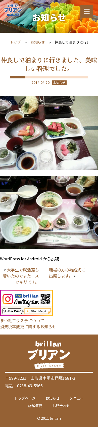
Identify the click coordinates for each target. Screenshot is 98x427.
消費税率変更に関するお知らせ (28, 326)
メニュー (77, 398)
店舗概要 (35, 405)
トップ (15, 41)
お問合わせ (61, 405)
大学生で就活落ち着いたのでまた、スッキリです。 (21, 276)
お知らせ (38, 41)
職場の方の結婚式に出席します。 (67, 273)
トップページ (24, 398)
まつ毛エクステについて (22, 320)
